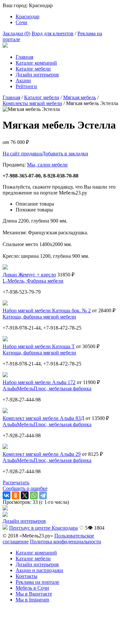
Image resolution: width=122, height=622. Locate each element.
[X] (25, 495)
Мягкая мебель (79, 97)
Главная (24, 57)
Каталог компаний (36, 63)
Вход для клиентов (53, 33)
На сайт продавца (22, 153)
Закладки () (16, 33)
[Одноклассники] (16, 495)
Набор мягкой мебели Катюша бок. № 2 (47, 310)
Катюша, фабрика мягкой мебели (39, 316)
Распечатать (16, 482)
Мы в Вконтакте (34, 594)
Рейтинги (26, 86)
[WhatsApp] (34, 495)
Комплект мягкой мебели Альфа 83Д (43, 418)
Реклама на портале (37, 582)
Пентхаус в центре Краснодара (43, 528)
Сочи (21, 22)
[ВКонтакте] (6, 495)
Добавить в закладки (65, 153)
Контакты (26, 576)
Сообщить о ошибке (25, 488)
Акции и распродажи (39, 570)
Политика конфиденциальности (65, 541)
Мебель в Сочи (32, 588)
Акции (23, 80)
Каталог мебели (33, 68)
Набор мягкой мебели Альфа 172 (39, 382)
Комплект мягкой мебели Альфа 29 (42, 454)
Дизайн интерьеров (37, 74)
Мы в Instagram (32, 599)
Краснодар (27, 16)
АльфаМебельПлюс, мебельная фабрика (47, 388)
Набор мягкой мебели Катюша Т (39, 346)
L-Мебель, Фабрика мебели (33, 281)
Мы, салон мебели (47, 164)
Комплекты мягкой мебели (32, 103)
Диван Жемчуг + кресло (29, 274)
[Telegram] (43, 495)
